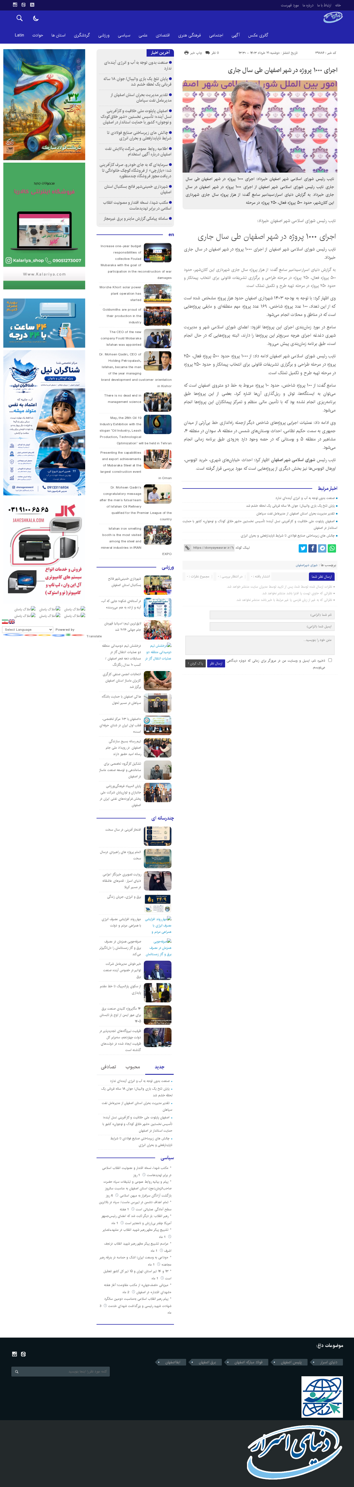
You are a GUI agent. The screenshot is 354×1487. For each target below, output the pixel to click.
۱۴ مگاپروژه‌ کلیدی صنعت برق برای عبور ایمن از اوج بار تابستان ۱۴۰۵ (120, 1015)
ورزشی (104, 35)
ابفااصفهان (172, 1362)
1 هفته (125, 1209)
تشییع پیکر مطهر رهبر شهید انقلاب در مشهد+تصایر (135, 1229)
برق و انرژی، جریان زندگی (124, 896)
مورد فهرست (290, 5)
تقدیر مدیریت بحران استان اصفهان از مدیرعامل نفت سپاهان (295, 513)
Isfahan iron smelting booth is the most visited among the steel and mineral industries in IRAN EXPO (136, 541)
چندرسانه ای (162, 818)
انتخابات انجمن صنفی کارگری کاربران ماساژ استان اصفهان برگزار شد (122, 681)
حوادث (37, 35)
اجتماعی (216, 35)
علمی (143, 35)
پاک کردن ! (195, 663)
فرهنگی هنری (189, 35)
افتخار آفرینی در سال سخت (123, 829)
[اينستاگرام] (15, 5)
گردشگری (82, 35)
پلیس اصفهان (291, 1362)
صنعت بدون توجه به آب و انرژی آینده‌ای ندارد (305, 498)
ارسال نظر (216, 663)
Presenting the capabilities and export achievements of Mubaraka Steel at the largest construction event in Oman (136, 465)
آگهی (235, 35)
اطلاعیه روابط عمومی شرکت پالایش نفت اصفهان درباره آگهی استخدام (138, 151)
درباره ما (308, 5)
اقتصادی (163, 35)
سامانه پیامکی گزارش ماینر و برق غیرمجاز (135, 218)
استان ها (58, 35)
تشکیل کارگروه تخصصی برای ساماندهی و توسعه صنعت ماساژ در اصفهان (120, 770)
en (171, 234)
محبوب (133, 1067)
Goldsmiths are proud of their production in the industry (122, 316)
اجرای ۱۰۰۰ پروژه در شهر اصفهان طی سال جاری (282, 70)
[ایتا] (23, 5)
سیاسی (124, 35)
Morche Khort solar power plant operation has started (120, 294)
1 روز (137, 1175)
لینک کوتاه (242, 547)
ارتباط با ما (324, 5)
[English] (12, 621)
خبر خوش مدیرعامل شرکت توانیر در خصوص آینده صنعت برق (122, 970)
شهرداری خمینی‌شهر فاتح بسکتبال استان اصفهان (138, 189)
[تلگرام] (322, 548)
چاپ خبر (196, 53)
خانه (338, 5)
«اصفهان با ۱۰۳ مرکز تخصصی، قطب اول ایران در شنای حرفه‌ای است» (120, 725)
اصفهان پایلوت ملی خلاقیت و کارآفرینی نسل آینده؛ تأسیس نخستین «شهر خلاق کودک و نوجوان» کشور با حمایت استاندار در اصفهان (136, 116)
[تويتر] (303, 548)
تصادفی (108, 1067)
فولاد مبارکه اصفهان (248, 1362)
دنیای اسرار (328, 1362)
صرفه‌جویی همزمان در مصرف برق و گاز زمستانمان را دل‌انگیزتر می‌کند (120, 948)
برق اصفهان (207, 1362)
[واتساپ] (332, 548)
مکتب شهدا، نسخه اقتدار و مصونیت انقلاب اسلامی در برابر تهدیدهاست (137, 205)
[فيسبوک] (312, 548)
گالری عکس (258, 35)
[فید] (32, 5)
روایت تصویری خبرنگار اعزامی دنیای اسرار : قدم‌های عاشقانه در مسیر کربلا (121, 881)
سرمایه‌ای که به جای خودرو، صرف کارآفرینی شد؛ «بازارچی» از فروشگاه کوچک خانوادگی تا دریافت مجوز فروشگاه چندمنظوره (135, 170)
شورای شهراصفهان (306, 565)
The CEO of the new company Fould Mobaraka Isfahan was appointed (121, 338)
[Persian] (5, 621)
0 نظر (215, 53)
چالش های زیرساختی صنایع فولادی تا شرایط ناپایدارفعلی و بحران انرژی (288, 535)
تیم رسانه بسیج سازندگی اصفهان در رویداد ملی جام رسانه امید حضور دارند (123, 748)
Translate (94, 636)
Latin (19, 35)
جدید (159, 1067)
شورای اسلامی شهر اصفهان (293, 460)
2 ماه (127, 1292)
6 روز (110, 1195)
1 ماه (115, 1223)
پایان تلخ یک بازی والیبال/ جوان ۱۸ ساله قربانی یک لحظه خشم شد (290, 505)
